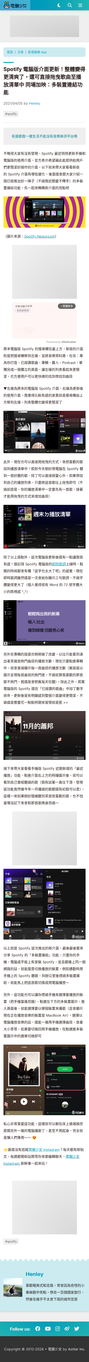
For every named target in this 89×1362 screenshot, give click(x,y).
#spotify (11, 114)
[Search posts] (69, 5)
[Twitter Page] (76, 1329)
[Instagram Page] (57, 1329)
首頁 (10, 52)
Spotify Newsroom (39, 236)
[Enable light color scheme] (59, 5)
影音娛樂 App (37, 52)
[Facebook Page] (37, 1329)
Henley (34, 103)
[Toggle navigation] (80, 5)
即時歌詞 (59, 564)
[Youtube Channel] (48, 1329)
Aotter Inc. (76, 1349)
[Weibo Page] (67, 1329)
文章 (20, 52)
